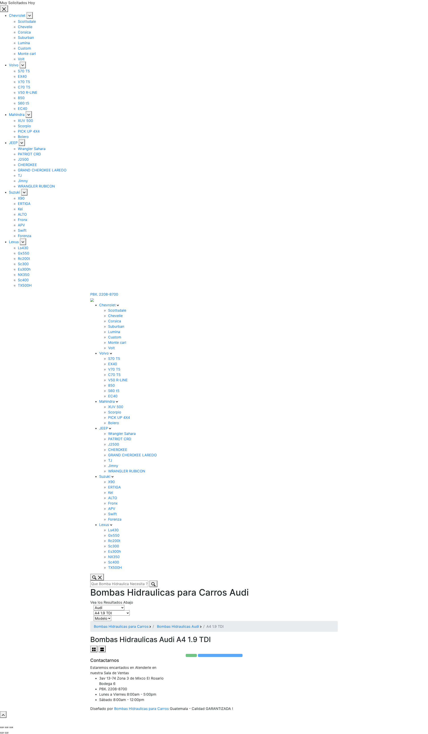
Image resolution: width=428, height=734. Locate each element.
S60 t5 (23, 103)
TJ (20, 175)
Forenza (24, 236)
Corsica (24, 32)
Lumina (24, 43)
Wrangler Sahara (31, 148)
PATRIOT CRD (29, 154)
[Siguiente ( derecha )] (6, 732)
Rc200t (24, 258)
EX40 (22, 76)
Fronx (22, 219)
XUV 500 (25, 120)
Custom (24, 48)
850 (21, 98)
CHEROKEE (27, 165)
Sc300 (23, 264)
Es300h (24, 269)
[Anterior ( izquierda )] (2, 732)
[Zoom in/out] (11, 727)
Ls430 (23, 248)
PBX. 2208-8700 (104, 294)
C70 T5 (24, 87)
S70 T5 (24, 71)
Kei (20, 209)
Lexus (14, 242)
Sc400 (23, 280)
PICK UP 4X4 (29, 131)
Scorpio (24, 126)
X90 (21, 198)
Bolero (23, 136)
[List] (102, 649)
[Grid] (93, 649)
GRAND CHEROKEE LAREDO (42, 170)
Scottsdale (27, 21)
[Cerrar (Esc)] (2, 727)
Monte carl (27, 53)
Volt (21, 59)
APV (21, 225)
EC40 (22, 108)
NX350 (23, 274)
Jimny (23, 181)
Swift (22, 230)
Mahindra (17, 114)
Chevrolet (17, 15)
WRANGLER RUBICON (36, 186)
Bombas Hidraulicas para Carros (121, 626)
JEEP (13, 142)
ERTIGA (24, 203)
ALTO (22, 214)
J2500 (23, 159)
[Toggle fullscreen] (6, 727)
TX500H (25, 285)
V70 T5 (24, 81)
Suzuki (14, 192)
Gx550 (23, 253)
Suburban (26, 37)
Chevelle (25, 27)
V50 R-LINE (27, 92)
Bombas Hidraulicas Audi (178, 626)
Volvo (14, 65)
